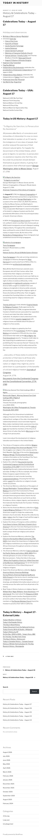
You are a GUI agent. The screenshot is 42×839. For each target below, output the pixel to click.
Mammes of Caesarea (12, 53)
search (10, 481)
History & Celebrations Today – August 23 (17, 720)
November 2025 (8, 788)
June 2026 (6, 760)
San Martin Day (8, 82)
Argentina (17, 82)
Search (5, 687)
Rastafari (25, 36)
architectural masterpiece (22, 264)
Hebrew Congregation (27, 194)
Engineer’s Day (8, 63)
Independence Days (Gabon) (12, 75)
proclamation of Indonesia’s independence (17, 70)
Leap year (6, 820)
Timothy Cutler (22, 55)
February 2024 (8, 803)
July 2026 (6, 756)
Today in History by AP (10, 632)
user (20, 10)
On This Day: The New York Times (14, 637)
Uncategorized (8, 824)
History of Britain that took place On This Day (18, 644)
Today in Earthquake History (12, 622)
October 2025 (8, 792)
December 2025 (8, 784)
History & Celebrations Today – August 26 (17, 708)
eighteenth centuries (22, 283)
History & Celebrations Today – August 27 (17, 704)
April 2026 (6, 768)
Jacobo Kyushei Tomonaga (14, 46)
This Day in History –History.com (14, 639)
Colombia (17, 63)
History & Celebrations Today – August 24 (17, 716)
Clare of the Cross (11, 41)
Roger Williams (18, 591)
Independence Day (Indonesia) (13, 67)
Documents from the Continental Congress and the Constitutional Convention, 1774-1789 (20, 381)
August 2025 (7, 799)
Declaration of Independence (13, 235)
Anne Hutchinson (30, 591)
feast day (13, 39)
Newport (6, 197)
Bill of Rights (28, 336)
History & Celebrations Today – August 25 (17, 712)
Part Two (16, 452)
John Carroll (7, 594)
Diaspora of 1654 (32, 594)
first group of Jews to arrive (20, 220)
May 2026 (6, 764)
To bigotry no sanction (11, 180)
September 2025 (9, 796)
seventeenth (7, 283)
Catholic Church (26, 53)
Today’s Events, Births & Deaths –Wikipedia (17, 629)
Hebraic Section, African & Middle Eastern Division (20, 252)
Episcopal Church (25, 58)
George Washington (25, 199)
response (6, 206)
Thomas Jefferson (9, 305)
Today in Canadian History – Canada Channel (18, 641)
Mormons (29, 431)
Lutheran (20, 51)
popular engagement (23, 319)
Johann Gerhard (10, 51)
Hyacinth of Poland (11, 43)
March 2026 (7, 772)
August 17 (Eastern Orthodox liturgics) (18, 60)
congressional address (11, 479)
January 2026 (7, 780)
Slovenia (21, 79)
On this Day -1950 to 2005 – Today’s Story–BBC (19, 634)
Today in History (16, 2)
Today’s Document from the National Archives (18, 627)
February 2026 (8, 776)
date (4, 517)
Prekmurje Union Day (10, 79)
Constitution (20, 331)
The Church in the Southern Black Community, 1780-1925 (19, 539)
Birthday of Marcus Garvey (12, 36)
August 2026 (7, 752)
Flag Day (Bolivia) (8, 65)
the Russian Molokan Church (21, 601)
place (10, 517)
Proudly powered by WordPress (13, 834)
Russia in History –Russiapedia (13, 646)
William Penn (7, 591)
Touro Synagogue (9, 245)
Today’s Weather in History (12, 620)
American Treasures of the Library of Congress (19, 190)
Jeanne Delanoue (11, 48)
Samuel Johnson (11, 55)
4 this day (10, 656)
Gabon (17, 77)
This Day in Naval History (11, 625)
